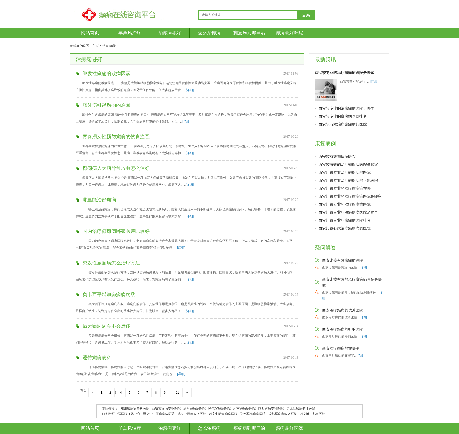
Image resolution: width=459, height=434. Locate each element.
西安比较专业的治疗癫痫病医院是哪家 (350, 196)
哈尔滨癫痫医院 (219, 408)
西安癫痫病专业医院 (166, 408)
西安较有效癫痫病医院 (337, 156)
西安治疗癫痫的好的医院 (342, 329)
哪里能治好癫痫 (99, 199)
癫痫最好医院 (289, 32)
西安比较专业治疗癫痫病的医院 (344, 172)
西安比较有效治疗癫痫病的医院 (344, 228)
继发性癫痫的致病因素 (106, 73)
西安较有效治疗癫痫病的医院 (342, 124)
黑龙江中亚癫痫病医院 (159, 414)
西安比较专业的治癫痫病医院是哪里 (348, 212)
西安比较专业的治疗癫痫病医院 (344, 204)
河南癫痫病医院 (244, 408)
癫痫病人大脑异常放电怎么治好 (116, 168)
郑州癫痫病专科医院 (135, 408)
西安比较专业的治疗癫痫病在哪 (344, 188)
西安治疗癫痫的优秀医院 (342, 310)
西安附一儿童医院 (312, 414)
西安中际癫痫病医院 (223, 414)
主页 (95, 46)
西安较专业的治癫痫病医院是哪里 (346, 108)
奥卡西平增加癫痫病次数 (109, 294)
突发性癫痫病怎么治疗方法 (111, 263)
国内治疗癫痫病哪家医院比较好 (116, 231)
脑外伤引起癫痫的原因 (106, 105)
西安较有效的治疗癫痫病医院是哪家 (348, 164)
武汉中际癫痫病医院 (191, 414)
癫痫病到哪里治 (249, 32)
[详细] (190, 90)
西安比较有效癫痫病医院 (342, 260)
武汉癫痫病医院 (194, 408)
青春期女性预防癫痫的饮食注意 (116, 136)
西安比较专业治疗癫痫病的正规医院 (348, 180)
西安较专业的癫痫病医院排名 (342, 116)
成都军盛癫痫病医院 (282, 414)
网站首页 (90, 32)
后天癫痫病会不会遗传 (106, 326)
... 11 (176, 392)
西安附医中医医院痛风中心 (121, 414)
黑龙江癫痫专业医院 (300, 408)
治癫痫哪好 (169, 32)
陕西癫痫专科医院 (271, 408)
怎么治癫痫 (209, 32)
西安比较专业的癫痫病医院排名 (344, 220)
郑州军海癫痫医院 (253, 414)
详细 (363, 267)
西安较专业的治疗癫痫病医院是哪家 (344, 72)
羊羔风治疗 (129, 32)
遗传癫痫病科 (97, 357)
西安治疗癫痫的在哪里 (340, 348)
